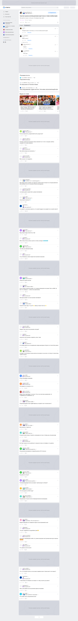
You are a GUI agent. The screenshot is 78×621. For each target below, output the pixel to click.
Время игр (29, 77)
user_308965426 (24, 82)
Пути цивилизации (29, 87)
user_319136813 (24, 77)
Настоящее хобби (29, 286)
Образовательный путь (30, 449)
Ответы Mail (28, 303)
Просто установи (31, 82)
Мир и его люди (28, 425)
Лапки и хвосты (28, 433)
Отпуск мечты (28, 246)
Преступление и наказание (31, 594)
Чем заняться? (29, 13)
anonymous (23, 87)
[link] (28, 104)
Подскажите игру (25, 79)
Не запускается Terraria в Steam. (29, 84)
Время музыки (28, 278)
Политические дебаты (30, 481)
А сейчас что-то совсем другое (32, 180)
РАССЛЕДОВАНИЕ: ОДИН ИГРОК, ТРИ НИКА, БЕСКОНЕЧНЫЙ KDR (39, 89)
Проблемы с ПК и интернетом (32, 520)
